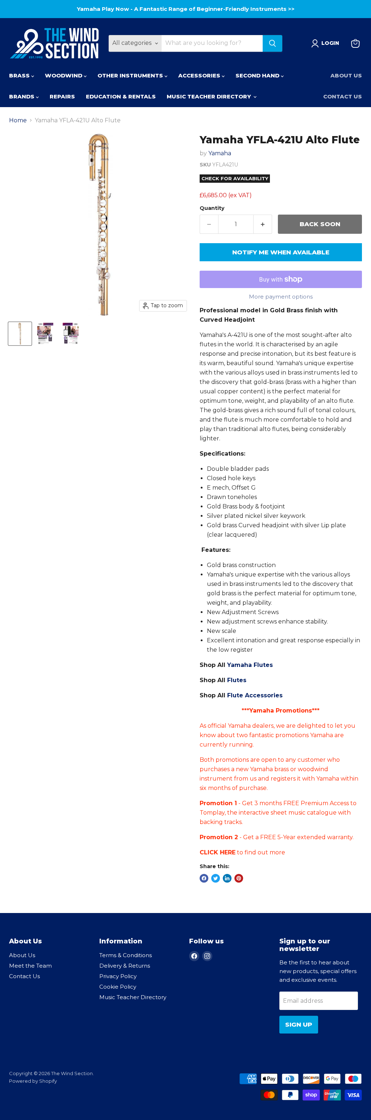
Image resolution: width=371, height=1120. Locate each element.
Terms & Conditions (125, 955)
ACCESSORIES (200, 75)
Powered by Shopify (33, 1081)
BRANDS (22, 96)
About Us (346, 75)
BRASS (20, 75)
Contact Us (342, 96)
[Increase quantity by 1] (263, 224)
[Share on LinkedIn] (227, 878)
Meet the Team (30, 965)
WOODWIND (64, 75)
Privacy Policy (118, 976)
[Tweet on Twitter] (215, 878)
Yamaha (219, 153)
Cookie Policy (117, 986)
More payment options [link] (281, 296)
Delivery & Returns (124, 965)
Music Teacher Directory (132, 997)
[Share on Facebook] (204, 878)
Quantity (212, 208)
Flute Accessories (255, 695)
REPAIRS (62, 96)
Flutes (236, 680)
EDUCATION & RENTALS (121, 96)
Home (18, 120)
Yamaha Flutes (250, 665)
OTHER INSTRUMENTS (130, 75)
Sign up (298, 1024)
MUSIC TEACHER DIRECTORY (210, 96)
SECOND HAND (258, 75)
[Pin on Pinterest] (238, 878)
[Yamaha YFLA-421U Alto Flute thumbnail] (20, 333)
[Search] (272, 43)
